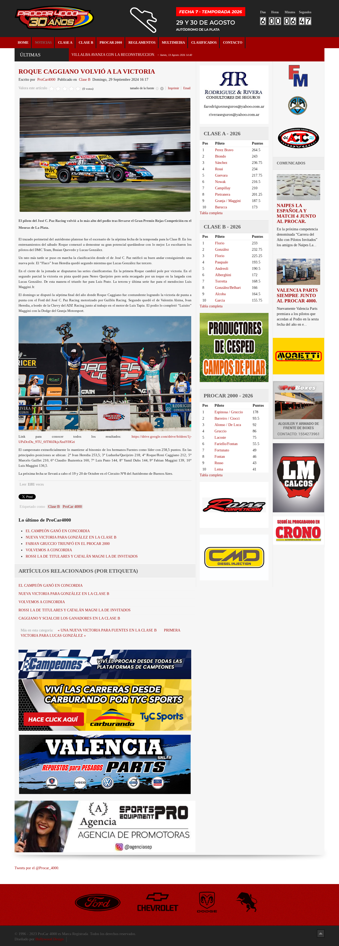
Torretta (221, 281)
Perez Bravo (224, 150)
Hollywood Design (49, 939)
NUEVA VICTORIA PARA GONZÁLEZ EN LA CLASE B (71, 537)
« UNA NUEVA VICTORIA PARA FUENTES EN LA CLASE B (108, 630)
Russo (219, 463)
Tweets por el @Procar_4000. (37, 868)
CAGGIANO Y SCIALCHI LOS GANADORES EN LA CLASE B (69, 618)
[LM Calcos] (298, 477)
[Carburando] (105, 705)
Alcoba (220, 294)
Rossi (219, 169)
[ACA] (298, 105)
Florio (219, 243)
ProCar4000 (46, 80)
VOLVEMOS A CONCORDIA (49, 550)
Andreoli (221, 269)
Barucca (221, 207)
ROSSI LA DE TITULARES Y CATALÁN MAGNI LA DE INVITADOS (82, 556)
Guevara (221, 175)
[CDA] (298, 138)
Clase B (84, 80)
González (222, 250)
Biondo (220, 156)
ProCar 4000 (72, 507)
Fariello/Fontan (226, 444)
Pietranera (222, 194)
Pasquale (221, 262)
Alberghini (223, 275)
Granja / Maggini (228, 201)
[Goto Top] (320, 933)
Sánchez (221, 163)
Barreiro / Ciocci (227, 418)
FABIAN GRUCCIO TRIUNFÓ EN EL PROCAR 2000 (68, 544)
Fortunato (222, 450)
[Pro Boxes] (298, 410)
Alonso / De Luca (228, 425)
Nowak (220, 182)
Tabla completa (211, 213)
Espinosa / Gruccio (229, 412)
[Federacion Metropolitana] (298, 76)
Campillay (222, 188)
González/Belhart (228, 288)
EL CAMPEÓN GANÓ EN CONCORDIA (58, 531)
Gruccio (220, 431)
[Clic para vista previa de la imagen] (105, 155)
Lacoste (220, 438)
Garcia (220, 300)
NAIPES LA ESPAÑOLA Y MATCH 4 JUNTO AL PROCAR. (296, 213)
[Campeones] (105, 664)
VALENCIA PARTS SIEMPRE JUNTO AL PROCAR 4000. (297, 295)
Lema (219, 469)
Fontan (220, 457)
